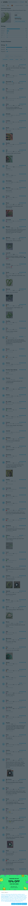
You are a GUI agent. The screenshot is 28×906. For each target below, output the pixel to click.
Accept (13, 904)
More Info (24, 904)
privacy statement (5, 896)
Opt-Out (18, 904)
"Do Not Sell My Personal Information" (13, 901)
